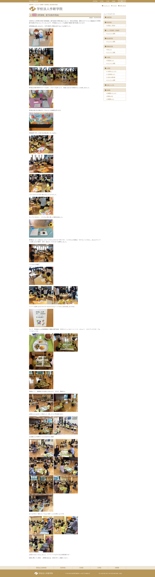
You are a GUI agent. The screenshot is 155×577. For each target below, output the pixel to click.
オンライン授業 (111, 33)
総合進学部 (109, 38)
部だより (109, 49)
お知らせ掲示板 (111, 77)
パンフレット (106, 5)
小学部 (107, 1)
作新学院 (109, 17)
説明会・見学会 (111, 25)
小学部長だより (111, 74)
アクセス (114, 5)
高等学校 (95, 1)
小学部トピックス (111, 71)
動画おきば (110, 96)
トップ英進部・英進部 (112, 30)
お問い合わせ (123, 5)
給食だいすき (110, 85)
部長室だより (110, 60)
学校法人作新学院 (33, 1)
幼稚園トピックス (111, 93)
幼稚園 (113, 1)
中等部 (101, 1)
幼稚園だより (110, 99)
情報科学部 (109, 46)
